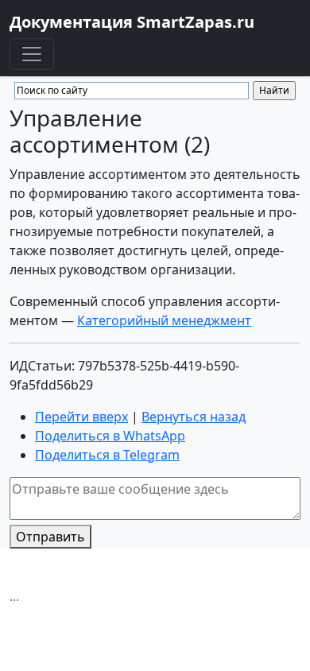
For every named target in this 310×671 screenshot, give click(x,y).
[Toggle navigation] (32, 54)
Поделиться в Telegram (107, 454)
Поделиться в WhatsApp (110, 435)
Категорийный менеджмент (164, 320)
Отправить (50, 536)
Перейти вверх (81, 416)
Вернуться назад (193, 416)
